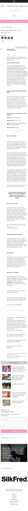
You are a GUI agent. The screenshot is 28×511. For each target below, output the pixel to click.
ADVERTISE (14, 496)
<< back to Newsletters (6, 27)
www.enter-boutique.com (13, 130)
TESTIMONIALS (14, 499)
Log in (14, 15)
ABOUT (14, 494)
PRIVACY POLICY (14, 502)
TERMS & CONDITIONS (14, 501)
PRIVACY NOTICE (14, 504)
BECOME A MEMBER (14, 21)
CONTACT (14, 497)
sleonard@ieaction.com (13, 228)
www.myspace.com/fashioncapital (15, 310)
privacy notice (19, 437)
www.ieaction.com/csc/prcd (16, 226)
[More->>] (16, 328)
